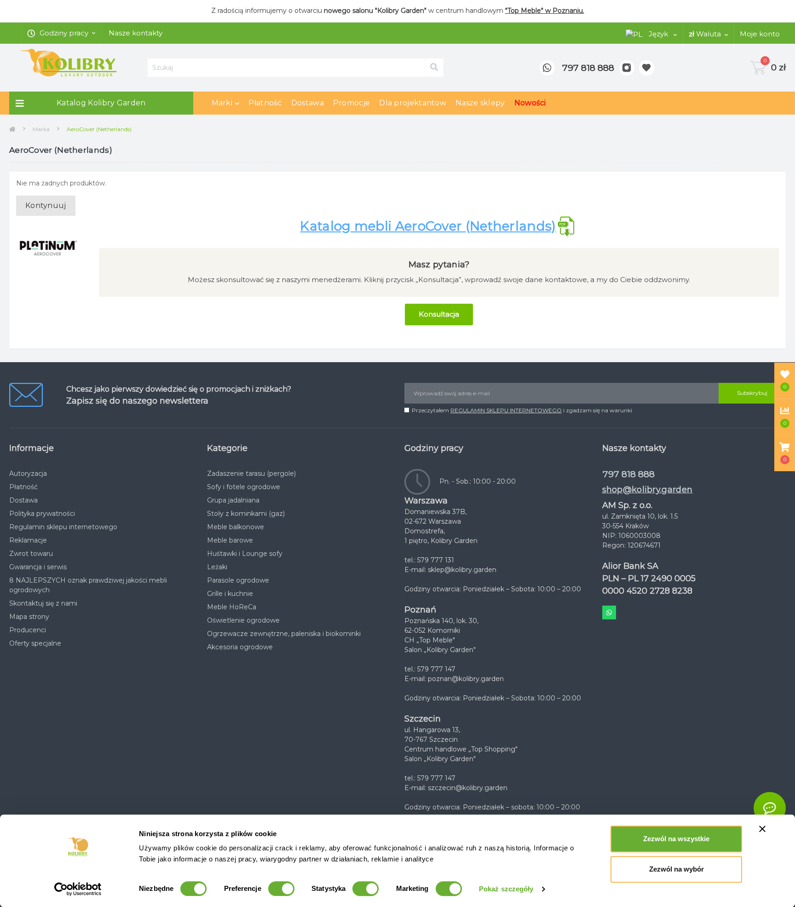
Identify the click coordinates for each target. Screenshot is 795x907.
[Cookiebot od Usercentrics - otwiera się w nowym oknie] (78, 889)
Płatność (265, 102)
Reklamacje (28, 540)
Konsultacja (439, 314)
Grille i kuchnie (230, 593)
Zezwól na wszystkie (676, 839)
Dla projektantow (412, 102)
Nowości (530, 102)
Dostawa (307, 102)
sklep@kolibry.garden (462, 570)
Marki (222, 102)
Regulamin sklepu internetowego (63, 527)
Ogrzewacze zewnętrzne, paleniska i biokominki (284, 634)
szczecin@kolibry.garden (467, 788)
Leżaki (217, 567)
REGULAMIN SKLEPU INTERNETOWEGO (506, 410)
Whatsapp (609, 612)
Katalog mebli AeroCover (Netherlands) (428, 226)
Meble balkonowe (235, 527)
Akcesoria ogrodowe (240, 647)
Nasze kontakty (135, 33)
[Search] (434, 67)
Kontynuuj (45, 205)
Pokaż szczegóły (506, 889)
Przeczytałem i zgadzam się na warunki (522, 410)
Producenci (27, 630)
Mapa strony (29, 616)
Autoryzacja (28, 473)
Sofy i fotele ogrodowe (243, 487)
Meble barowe (230, 540)
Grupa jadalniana (233, 500)
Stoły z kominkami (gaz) (246, 513)
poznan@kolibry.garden (466, 679)
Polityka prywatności (42, 513)
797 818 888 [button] (629, 474)
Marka (41, 129)
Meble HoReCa (231, 607)
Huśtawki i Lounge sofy (244, 553)
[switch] (281, 888)
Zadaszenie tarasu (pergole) (251, 473)
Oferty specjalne (35, 643)
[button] (784, 453)
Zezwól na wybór (676, 869)
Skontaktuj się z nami (43, 603)
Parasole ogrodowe (238, 580)
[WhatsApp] (547, 67)
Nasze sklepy (480, 102)
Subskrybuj (752, 392)
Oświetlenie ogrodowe (243, 620)
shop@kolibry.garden (647, 490)
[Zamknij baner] (762, 829)
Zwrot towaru (31, 553)
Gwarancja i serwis (38, 567)
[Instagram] (626, 67)
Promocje (351, 102)
